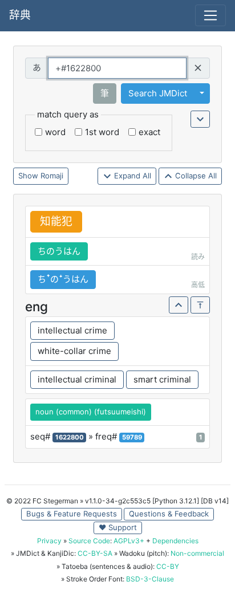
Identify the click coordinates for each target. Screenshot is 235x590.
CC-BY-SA (95, 553)
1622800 (69, 437)
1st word (102, 132)
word (55, 132)
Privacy (49, 540)
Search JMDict (157, 93)
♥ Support (118, 527)
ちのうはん (59, 251)
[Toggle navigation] (210, 15)
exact (149, 132)
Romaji (51, 175)
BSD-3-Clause (150, 579)
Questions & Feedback (169, 513)
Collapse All (195, 175)
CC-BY (167, 566)
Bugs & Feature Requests (71, 513)
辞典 (20, 15)
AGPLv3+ (129, 540)
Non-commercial (197, 553)
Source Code (89, 540)
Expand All (131, 175)
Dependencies (175, 540)
